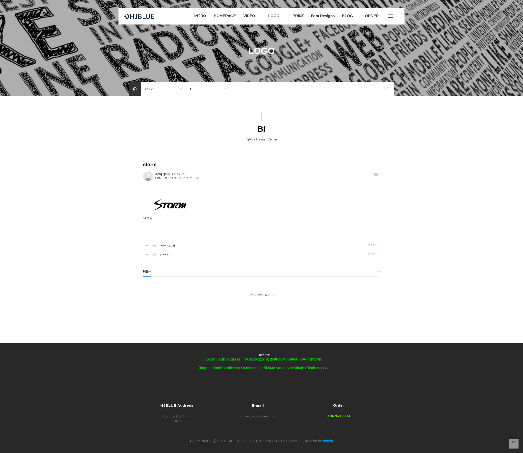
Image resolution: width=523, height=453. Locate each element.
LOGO (273, 16)
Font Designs (323, 16)
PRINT (298, 16)
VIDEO (249, 16)
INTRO (200, 16)
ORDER (372, 16)
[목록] (376, 175)
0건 (160, 178)
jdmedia (164, 254)
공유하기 (385, 88)
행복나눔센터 (167, 245)
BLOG (347, 16)
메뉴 (390, 16)
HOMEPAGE (225, 16)
